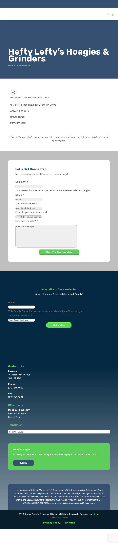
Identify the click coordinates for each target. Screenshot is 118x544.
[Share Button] (13, 92)
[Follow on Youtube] (70, 3)
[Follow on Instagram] (59, 3)
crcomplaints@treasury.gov (81, 503)
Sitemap (70, 522)
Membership (24, 65)
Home (11, 65)
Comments (21, 181)
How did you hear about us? (31, 212)
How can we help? (26, 221)
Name (19, 195)
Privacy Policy (51, 522)
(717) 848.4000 (15, 388)
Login (23, 463)
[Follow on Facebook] (47, 3)
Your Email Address (27, 203)
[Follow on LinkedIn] (64, 3)
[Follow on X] (53, 3)
